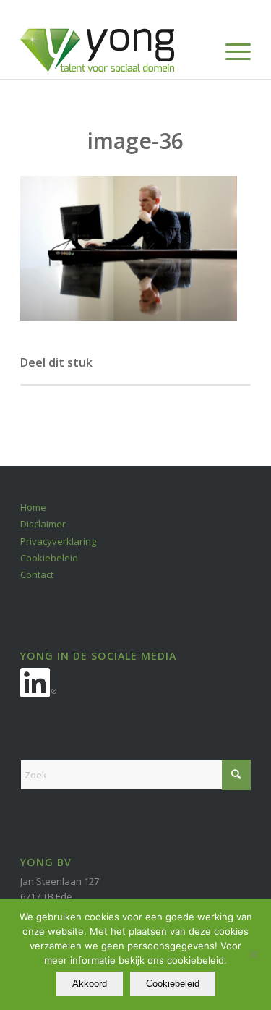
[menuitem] (231, 50)
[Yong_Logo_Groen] (112, 50)
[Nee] (253, 954)
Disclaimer (43, 523)
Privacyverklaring (58, 541)
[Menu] (231, 50)
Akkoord (89, 983)
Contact (36, 574)
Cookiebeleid (49, 557)
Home (33, 507)
